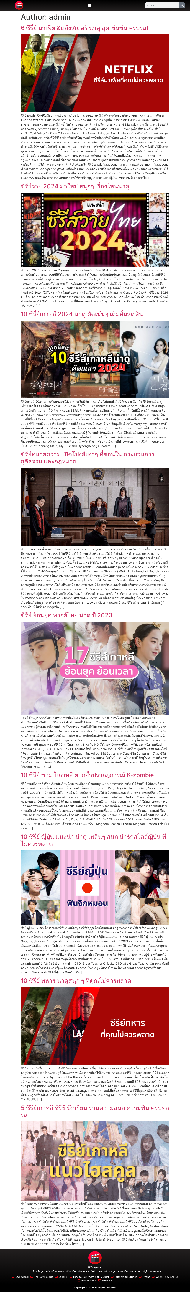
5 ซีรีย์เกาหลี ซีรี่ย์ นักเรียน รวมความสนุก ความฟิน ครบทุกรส (95, 1111)
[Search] (182, 5)
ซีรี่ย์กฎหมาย (95, 1268)
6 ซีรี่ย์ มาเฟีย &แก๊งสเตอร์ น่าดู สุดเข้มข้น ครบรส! (84, 27)
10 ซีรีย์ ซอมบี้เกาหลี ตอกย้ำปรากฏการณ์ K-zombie (87, 775)
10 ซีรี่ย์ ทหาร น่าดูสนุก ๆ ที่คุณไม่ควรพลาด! (77, 980)
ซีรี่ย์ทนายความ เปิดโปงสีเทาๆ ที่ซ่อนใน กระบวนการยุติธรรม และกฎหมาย (88, 458)
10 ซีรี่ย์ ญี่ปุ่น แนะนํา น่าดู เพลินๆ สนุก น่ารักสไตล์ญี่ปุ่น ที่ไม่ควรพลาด (93, 840)
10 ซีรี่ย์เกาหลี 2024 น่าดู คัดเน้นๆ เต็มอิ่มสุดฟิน (82, 314)
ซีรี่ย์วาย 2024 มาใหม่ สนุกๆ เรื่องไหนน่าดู (75, 186)
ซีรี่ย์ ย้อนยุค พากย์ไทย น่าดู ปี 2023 (66, 615)
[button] (89, 5)
